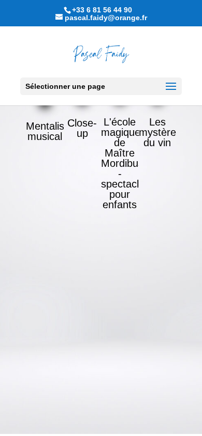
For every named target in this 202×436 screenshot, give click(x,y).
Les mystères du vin (160, 132)
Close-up (82, 128)
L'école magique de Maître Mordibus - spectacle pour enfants (123, 163)
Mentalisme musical (52, 131)
